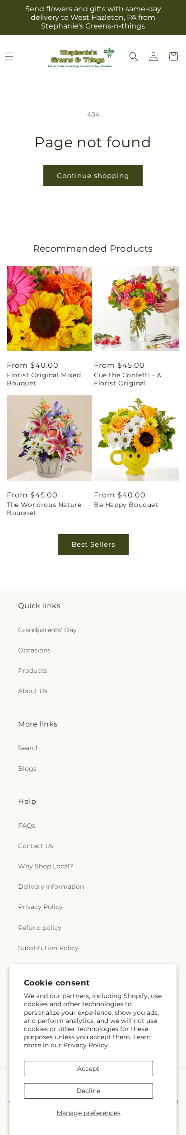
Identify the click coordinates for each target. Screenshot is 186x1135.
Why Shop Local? (45, 866)
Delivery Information (51, 886)
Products (32, 670)
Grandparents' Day (47, 630)
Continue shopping (93, 175)
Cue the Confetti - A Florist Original (128, 379)
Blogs (27, 768)
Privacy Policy (85, 1045)
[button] (134, 56)
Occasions (34, 650)
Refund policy (39, 928)
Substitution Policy (48, 948)
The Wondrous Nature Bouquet (44, 509)
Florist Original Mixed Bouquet (44, 379)
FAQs (26, 825)
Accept (88, 1069)
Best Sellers (93, 544)
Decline (88, 1091)
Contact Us (35, 846)
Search (29, 748)
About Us (32, 691)
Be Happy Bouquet (126, 505)
